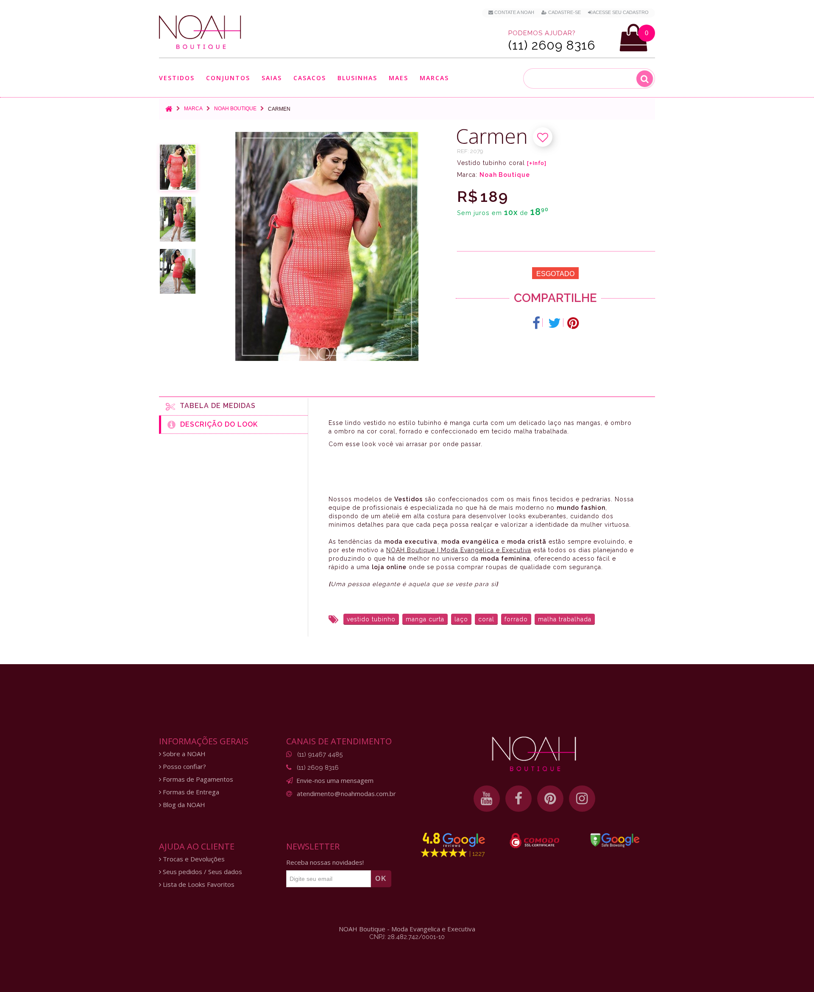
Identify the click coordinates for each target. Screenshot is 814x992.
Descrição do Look (217, 424)
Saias (272, 78)
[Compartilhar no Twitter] (554, 323)
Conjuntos (228, 78)
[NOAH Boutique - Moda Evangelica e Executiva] (200, 32)
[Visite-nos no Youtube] (487, 798)
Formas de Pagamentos (197, 779)
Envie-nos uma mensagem (335, 780)
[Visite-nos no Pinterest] (550, 798)
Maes (398, 78)
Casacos (309, 78)
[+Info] (536, 163)
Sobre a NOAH (183, 754)
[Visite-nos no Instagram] (582, 798)
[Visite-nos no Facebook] (518, 798)
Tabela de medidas (216, 406)
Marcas (434, 78)
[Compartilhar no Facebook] (536, 323)
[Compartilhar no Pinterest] (573, 323)
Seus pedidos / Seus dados (201, 872)
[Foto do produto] (177, 167)
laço (461, 619)
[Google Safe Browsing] (615, 840)
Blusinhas (357, 78)
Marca (193, 109)
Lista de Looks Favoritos (197, 884)
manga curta (425, 619)
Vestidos (177, 78)
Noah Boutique (235, 109)
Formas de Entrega (190, 792)
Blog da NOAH (183, 805)
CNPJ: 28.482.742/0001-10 (407, 937)
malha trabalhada (564, 619)
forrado (516, 619)
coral (486, 619)
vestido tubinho (371, 619)
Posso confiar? (183, 767)
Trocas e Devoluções (193, 859)
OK (381, 878)
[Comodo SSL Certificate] (534, 840)
